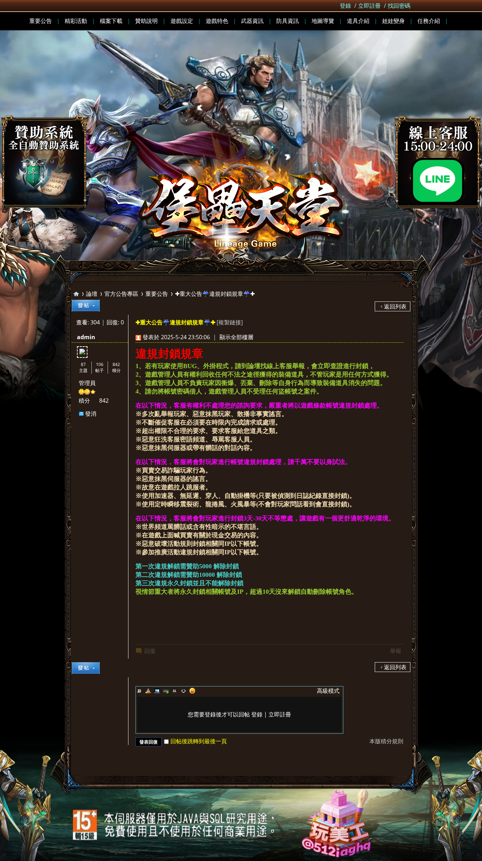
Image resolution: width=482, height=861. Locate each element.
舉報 (395, 651)
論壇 (91, 294)
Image (157, 690)
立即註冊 (369, 6)
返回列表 (395, 306)
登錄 (345, 6)
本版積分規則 (386, 741)
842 (116, 364)
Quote (174, 690)
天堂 (76, 294)
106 (99, 364)
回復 (150, 651)
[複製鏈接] (230, 322)
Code (183, 690)
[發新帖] (86, 305)
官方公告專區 (121, 294)
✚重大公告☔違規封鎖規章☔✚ (215, 294)
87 (83, 364)
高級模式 (328, 691)
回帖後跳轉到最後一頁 (198, 741)
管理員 (87, 383)
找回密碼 (399, 6)
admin (86, 337)
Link (165, 690)
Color (148, 690)
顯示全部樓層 (236, 337)
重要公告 (156, 294)
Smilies (192, 690)
